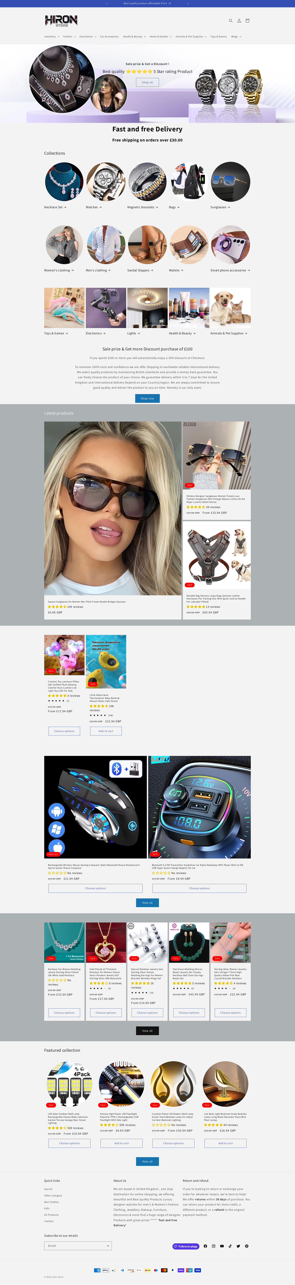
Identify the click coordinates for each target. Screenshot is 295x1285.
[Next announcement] (188, 3)
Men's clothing (96, 270)
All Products (51, 1214)
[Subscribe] (107, 1245)
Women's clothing (57, 270)
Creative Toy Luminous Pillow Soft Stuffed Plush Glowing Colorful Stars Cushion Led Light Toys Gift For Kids (63, 686)
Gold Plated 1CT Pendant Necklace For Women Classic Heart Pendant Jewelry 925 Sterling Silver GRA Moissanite (106, 974)
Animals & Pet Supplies (226, 333)
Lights (131, 333)
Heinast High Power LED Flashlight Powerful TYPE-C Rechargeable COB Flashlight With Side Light (119, 1116)
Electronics (94, 333)
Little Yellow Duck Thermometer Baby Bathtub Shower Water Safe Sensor (105, 698)
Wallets (174, 270)
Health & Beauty (180, 333)
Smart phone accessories (228, 270)
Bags (172, 207)
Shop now (147, 398)
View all (147, 903)
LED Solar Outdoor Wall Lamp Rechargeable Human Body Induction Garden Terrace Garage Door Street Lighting (68, 1118)
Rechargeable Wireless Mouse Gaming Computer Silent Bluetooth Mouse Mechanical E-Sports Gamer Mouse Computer (94, 866)
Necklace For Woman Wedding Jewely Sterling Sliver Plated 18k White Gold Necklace (64, 972)
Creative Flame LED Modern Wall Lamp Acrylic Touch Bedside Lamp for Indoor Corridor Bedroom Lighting (172, 1116)
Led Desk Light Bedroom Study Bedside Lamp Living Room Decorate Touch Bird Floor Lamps (225, 1116)
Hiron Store (57, 1277)
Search (48, 1189)
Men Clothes (51, 1202)
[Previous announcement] (107, 3)
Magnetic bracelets (140, 207)
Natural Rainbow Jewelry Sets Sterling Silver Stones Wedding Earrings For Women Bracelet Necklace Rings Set (147, 974)
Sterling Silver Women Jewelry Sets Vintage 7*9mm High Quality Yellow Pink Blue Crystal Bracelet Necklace (230, 974)
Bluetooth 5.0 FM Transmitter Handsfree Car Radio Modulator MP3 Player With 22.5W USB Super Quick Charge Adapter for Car (197, 866)
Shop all (147, 82)
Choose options (64, 731)
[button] (51, 36)
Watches (92, 207)
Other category (53, 1195)
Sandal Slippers (138, 270)
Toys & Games (54, 333)
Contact (49, 1221)
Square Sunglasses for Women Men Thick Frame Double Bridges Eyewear (87, 601)
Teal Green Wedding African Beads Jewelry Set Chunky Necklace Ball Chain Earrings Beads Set (188, 974)
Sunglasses (218, 207)
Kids (47, 1208)
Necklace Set (53, 207)
